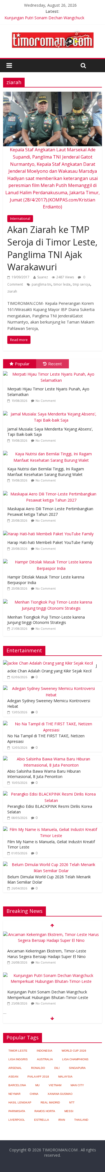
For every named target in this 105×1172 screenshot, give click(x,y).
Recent (55, 363)
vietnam (55, 1085)
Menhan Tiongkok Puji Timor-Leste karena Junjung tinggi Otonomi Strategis (46, 619)
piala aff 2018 (38, 1076)
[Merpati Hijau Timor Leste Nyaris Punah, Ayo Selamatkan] (52, 371)
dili (57, 1067)
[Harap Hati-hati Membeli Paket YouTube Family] (49, 531)
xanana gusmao (60, 1093)
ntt (71, 1102)
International (20, 218)
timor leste (62, 284)
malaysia (65, 1076)
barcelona (17, 1085)
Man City (77, 1085)
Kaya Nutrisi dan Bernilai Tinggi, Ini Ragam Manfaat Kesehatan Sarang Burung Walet (45, 471)
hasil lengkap (19, 1102)
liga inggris (18, 1059)
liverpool (16, 1119)
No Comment (46, 400)
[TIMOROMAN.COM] (52, 31)
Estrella (41, 1119)
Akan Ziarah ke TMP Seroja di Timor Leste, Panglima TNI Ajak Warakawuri (52, 248)
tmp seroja (81, 284)
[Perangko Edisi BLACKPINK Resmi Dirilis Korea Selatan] (51, 794)
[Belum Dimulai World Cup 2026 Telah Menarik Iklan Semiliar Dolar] (51, 864)
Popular (22, 363)
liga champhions (75, 1059)
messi (68, 1111)
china (34, 1093)
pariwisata (16, 1111)
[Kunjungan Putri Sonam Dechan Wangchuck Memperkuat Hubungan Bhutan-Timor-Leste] (51, 975)
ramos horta (44, 1111)
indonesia (44, 1050)
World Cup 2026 (74, 1050)
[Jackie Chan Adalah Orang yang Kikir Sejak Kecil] (48, 663)
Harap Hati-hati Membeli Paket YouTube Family (50, 542)
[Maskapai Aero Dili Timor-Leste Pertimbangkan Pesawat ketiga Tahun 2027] (52, 491)
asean (13, 1076)
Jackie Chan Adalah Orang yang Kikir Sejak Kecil (52, 668)
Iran (61, 1119)
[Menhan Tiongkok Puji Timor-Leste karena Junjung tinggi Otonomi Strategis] (52, 599)
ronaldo (38, 1067)
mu (37, 1085)
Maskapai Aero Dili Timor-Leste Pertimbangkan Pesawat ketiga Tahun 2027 (50, 511)
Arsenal (15, 1067)
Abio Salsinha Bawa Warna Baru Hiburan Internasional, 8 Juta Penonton (44, 774)
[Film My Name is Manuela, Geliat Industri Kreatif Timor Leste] (51, 829)
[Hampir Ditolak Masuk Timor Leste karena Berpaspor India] (52, 559)
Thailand (81, 1119)
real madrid (50, 1102)
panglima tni (41, 284)
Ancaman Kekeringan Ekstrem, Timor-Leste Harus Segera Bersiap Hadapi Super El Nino (46, 953)
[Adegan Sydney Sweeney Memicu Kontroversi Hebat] (51, 688)
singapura (77, 1067)
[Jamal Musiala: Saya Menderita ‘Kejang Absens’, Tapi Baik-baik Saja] (52, 411)
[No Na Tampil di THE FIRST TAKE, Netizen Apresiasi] (51, 723)
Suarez (42, 277)
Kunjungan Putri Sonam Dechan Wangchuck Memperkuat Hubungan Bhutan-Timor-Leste (47, 994)
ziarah (12, 291)
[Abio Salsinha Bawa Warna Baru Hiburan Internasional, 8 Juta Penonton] (51, 759)
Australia (45, 1059)
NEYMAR (14, 1093)
